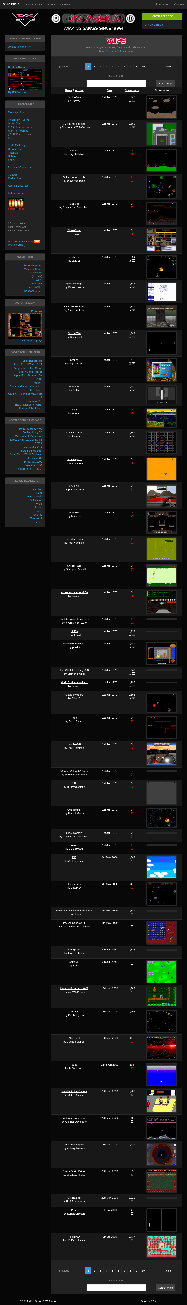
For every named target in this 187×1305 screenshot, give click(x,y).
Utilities (12, 156)
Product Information (19, 167)
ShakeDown (74, 230)
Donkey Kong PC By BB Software (18, 80)
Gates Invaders (74, 694)
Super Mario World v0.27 (27, 364)
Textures (37, 514)
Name (68, 90)
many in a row (74, 432)
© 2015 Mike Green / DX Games (38, 1301)
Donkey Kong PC (32, 432)
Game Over (15, 123)
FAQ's (11, 160)
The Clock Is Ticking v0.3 (74, 670)
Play (50, 4)
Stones (74, 359)
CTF (74, 783)
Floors (38, 507)
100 (119, 50)
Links (11, 138)
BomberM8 (74, 744)
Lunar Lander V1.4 (31, 446)
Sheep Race (74, 565)
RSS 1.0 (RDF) (16, 245)
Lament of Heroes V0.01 (74, 988)
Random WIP (34, 287)
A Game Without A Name (74, 770)
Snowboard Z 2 (33, 401)
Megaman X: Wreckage (28, 436)
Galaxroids (74, 884)
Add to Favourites (18, 185)
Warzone (74, 386)
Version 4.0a (148, 1301)
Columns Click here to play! (31, 326)
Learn (64, 4)
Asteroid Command (74, 1117)
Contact (12, 174)
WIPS (39, 279)
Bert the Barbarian (31, 450)
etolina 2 (74, 257)
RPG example (74, 832)
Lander (74, 150)
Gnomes (74, 203)
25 (111, 50)
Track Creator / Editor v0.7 (74, 619)
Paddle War (74, 333)
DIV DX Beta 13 (154, 24)
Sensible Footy (74, 539)
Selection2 (36, 500)
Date (109, 90)
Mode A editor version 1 (74, 682)
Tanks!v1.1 (74, 961)
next (168, 66)
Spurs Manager (74, 283)
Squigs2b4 (74, 949)
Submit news (15, 192)
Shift (74, 409)
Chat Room (35, 272)
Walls (39, 503)
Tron (74, 717)
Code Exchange (17, 145)
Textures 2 (36, 518)
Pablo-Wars (74, 97)
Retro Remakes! (32, 265)
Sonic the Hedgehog (30, 428)
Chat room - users (18, 119)
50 (115, 50)
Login (180, 4)
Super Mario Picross (30, 371)
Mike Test (74, 1037)
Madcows (74, 512)
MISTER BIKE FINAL (30, 468)
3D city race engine (74, 123)
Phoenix (37, 382)
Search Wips (165, 83)
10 (107, 50)
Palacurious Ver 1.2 (74, 643)
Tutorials (13, 152)
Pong (74, 1210)
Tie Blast (74, 1011)
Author (79, 90)
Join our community (19, 46)
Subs (74, 1064)
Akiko (74, 845)
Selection (37, 489)
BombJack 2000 (33, 461)
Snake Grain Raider (74, 1171)
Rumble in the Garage (74, 1091)
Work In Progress (18, 130)
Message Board (17, 112)
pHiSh (74, 631)
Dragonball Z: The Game (27, 368)
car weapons (74, 459)
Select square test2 (74, 177)
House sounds (34, 496)
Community (32, 4)
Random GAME (33, 290)
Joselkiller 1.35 (33, 465)
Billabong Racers (32, 360)
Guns (39, 492)
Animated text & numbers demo (74, 910)
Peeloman (74, 1236)
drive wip (74, 485)
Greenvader (74, 1197)
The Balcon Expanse (74, 1144)
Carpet (38, 522)
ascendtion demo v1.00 (74, 592)
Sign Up (163, 4)
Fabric (38, 511)
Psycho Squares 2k (74, 922)
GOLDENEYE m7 (74, 306)
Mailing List (14, 178)
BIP (74, 857)
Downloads (132, 90)
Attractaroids (74, 809)
